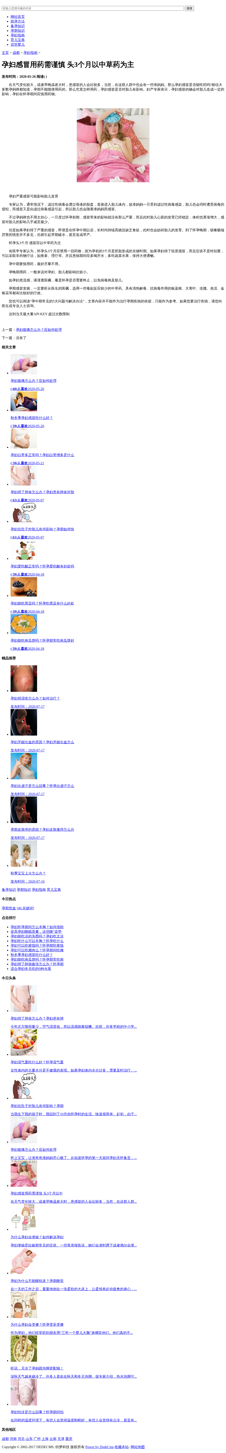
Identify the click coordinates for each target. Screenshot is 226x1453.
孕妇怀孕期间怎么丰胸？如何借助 (37, 927)
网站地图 (138, 1447)
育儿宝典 (18, 40)
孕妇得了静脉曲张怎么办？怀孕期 (37, 964)
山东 (29, 1439)
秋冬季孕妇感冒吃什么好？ (32, 955)
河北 (21, 1439)
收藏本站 (122, 1447)
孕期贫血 (9, 908)
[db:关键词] (25, 908)
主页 (5, 53)
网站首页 (18, 17)
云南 (52, 1439)
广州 (37, 1439)
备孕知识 (18, 26)
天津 (60, 1439)
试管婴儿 (18, 44)
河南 (13, 1439)
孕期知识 (18, 30)
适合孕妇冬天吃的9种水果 (31, 969)
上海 (45, 1439)
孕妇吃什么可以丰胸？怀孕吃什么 (37, 941)
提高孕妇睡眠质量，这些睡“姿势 (36, 931)
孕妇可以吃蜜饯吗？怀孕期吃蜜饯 (37, 945)
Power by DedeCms (99, 1447)
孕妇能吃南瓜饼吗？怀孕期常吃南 (37, 959)
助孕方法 (18, 21)
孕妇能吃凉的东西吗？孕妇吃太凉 (37, 936)
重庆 (68, 1439)
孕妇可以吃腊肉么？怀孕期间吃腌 (37, 950)
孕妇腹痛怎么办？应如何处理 (39, 330)
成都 (16, 53)
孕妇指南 (18, 35)
